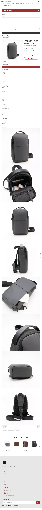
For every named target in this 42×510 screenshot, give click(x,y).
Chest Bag (4, 429)
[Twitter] (8, 505)
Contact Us (6, 484)
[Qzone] (18, 505)
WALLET (16, 448)
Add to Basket (30, 58)
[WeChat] (11, 505)
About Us (5, 474)
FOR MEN (5, 476)
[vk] (10, 505)
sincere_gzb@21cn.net (9, 495)
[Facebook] (4, 505)
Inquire (30, 55)
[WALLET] (17, 444)
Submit (21, 33)
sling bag (17, 429)
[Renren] (15, 505)
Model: (4, 64)
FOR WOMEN (6, 477)
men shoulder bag (11, 429)
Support (5, 481)
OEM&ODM (6, 479)
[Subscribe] (38, 502)
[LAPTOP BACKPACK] (34, 444)
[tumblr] (6, 505)
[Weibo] (13, 505)
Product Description (7, 67)
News (5, 482)
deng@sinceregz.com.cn (9, 493)
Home (5, 473)
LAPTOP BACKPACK (34, 448)
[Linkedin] (3, 505)
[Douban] (17, 505)
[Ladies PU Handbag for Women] (8, 444)
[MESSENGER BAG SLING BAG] (25, 444)
